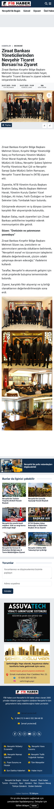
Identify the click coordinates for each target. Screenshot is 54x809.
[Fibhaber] (16, 4)
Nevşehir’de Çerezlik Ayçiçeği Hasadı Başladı (38, 500)
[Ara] (46, 3)
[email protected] (28, 713)
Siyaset (37, 10)
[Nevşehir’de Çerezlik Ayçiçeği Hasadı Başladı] (40, 489)
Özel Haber (43, 780)
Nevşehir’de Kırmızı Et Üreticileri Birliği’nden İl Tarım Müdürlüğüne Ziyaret (13, 550)
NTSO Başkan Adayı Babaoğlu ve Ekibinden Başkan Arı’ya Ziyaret (37, 525)
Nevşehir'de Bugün (11, 10)
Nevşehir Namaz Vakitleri (13, 756)
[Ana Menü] (50, 3)
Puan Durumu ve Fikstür (12, 764)
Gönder (7, 591)
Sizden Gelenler (35, 786)
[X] (20, 734)
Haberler (6, 46)
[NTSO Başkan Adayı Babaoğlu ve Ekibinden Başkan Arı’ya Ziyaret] (40, 514)
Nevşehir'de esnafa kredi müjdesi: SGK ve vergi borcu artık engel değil (14, 525)
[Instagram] (24, 734)
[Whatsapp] (34, 734)
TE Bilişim (33, 793)
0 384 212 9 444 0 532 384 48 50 (29, 718)
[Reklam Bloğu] (27, 622)
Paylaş (8, 125)
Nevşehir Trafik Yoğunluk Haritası (36, 756)
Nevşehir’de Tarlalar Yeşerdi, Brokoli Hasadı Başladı (12, 501)
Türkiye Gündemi (19, 786)
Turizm (5, 783)
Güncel (26, 10)
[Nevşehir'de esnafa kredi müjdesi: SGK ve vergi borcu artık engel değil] (14, 514)
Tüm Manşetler (37, 762)
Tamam (34, 806)
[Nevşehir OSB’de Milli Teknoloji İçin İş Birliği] (40, 539)
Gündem (28, 783)
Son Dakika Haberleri (16, 770)
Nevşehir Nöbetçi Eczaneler (13, 747)
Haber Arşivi (36, 770)
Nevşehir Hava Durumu (36, 747)
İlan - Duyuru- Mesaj (42, 783)
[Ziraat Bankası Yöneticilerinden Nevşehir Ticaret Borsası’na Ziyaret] (27, 106)
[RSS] (39, 734)
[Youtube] (29, 734)
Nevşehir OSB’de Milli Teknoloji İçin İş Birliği (37, 549)
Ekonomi (18, 46)
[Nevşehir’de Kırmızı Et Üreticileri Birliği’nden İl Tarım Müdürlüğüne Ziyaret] (14, 539)
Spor (21, 783)
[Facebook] (15, 734)
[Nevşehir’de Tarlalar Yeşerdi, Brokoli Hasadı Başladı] (14, 489)
